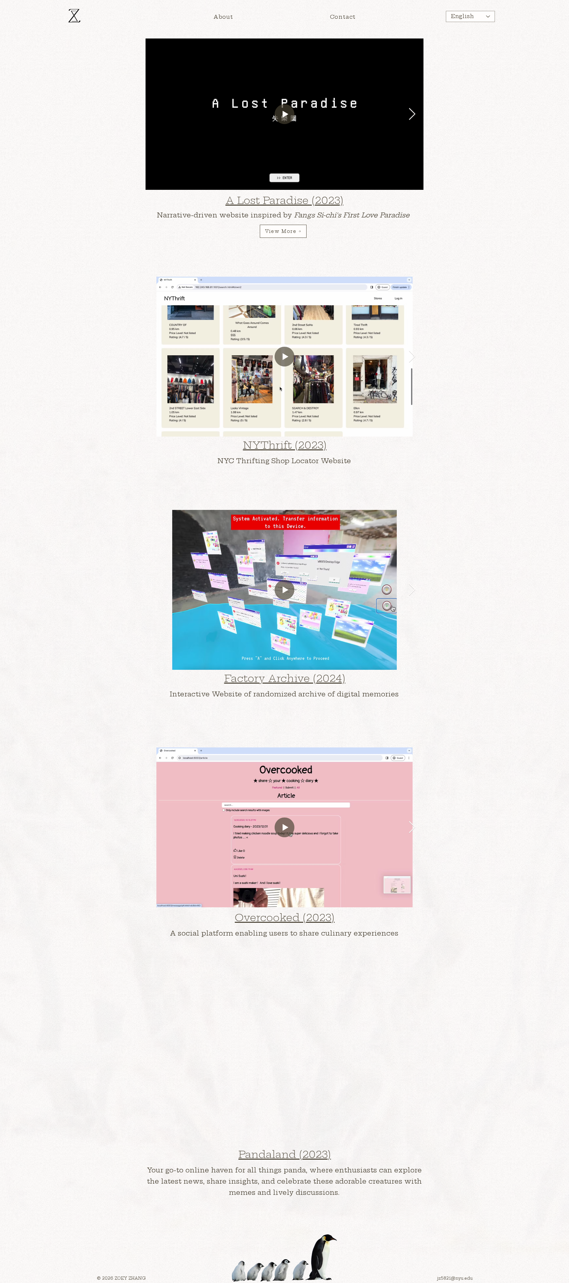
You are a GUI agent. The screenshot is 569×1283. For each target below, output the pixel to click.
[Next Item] (412, 114)
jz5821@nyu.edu (455, 1278)
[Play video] (284, 1066)
